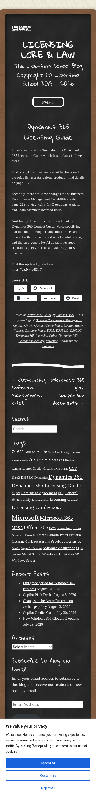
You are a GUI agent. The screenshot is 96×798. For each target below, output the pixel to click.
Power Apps (64, 528)
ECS (18, 493)
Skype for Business (31, 548)
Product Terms (64, 541)
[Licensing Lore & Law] (48, 29)
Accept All (48, 763)
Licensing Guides (31, 507)
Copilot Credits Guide (39, 613)
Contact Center (22, 325)
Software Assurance (59, 548)
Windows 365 (71, 554)
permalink (47, 346)
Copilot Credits (43, 468)
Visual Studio (31, 554)
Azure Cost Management (61, 452)
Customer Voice (35, 330)
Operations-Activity (31, 341)
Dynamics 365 (65, 476)
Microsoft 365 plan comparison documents (67, 391)
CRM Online (61, 468)
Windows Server (23, 560)
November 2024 (69, 335)
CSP (73, 468)
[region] (48, 758)
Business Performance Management (59, 320)
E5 (13, 493)
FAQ (61, 493)
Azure (42, 451)
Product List (42, 541)
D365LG (76, 330)
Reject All (48, 788)
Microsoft (25, 517)
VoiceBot (52, 341)
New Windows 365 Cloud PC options (51, 618)
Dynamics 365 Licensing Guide (36, 335)
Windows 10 (52, 554)
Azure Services (46, 459)
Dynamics (41, 477)
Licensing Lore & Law (48, 49)
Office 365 (36, 527)
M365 (56, 508)
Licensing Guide (64, 499)
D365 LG (62, 330)
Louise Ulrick (65, 315)
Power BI (30, 535)
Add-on (30, 452)
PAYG (52, 528)
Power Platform (48, 535)
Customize (48, 775)
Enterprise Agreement (39, 493)
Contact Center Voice (48, 325)
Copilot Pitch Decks (37, 595)
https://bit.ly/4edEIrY (27, 269)
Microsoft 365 (56, 518)
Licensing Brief (40, 499)
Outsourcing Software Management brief (28, 391)
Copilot (27, 468)
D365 (50, 330)
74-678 (18, 451)
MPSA (17, 528)
